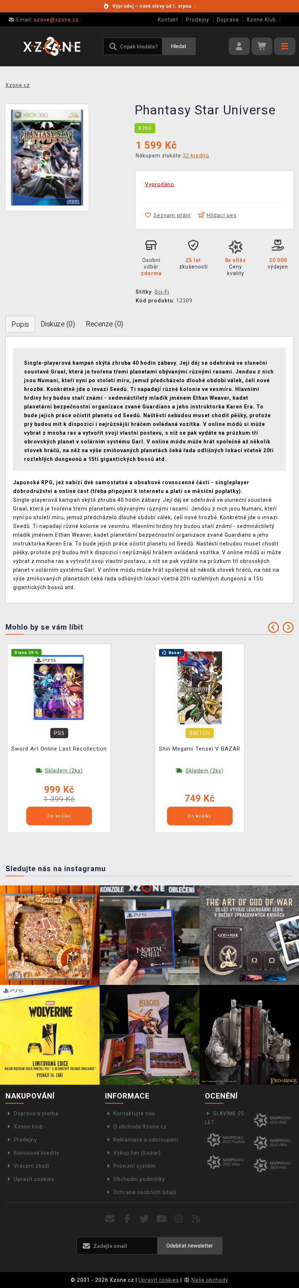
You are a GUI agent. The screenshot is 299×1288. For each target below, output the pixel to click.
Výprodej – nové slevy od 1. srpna (154, 6)
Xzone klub (28, 1127)
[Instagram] (179, 1219)
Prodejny (197, 20)
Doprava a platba (36, 1113)
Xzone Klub (261, 20)
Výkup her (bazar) (137, 1153)
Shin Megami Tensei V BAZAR (199, 748)
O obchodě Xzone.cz (140, 1127)
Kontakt (168, 20)
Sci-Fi (162, 292)
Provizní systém (134, 1166)
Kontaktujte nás (134, 1113)
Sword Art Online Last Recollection (59, 748)
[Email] (110, 1219)
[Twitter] (144, 1219)
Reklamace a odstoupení (145, 1140)
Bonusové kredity (36, 1153)
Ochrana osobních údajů (145, 1192)
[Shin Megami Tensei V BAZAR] (199, 687)
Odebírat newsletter (189, 1245)
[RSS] (196, 1219)
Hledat (178, 46)
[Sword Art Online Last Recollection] (59, 687)
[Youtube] (161, 1219)
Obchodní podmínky (139, 1179)
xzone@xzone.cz (47, 20)
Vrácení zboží (32, 1166)
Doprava (228, 20)
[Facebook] (127, 1219)
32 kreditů (196, 155)
